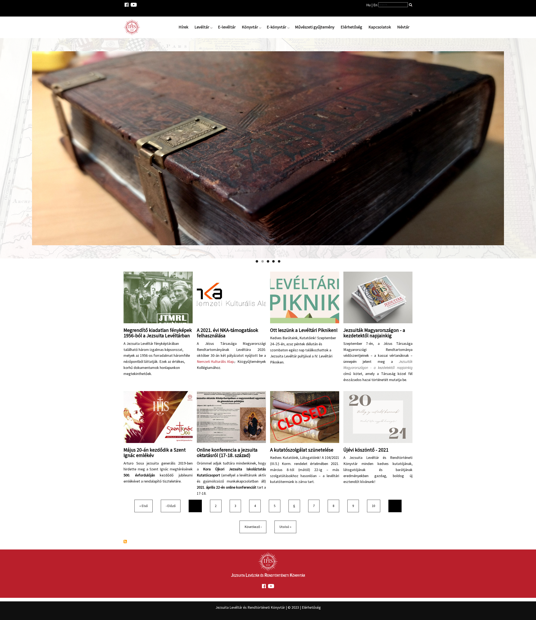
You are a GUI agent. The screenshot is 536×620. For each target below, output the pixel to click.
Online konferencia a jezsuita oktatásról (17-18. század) (227, 452)
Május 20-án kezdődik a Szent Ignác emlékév (155, 452)
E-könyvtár (276, 27)
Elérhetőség (351, 27)
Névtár (403, 27)
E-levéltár (227, 27)
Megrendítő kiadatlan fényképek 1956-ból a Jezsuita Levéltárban (158, 333)
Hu (368, 5)
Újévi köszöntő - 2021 (365, 450)
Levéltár (202, 27)
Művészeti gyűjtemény (314, 27)
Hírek (183, 27)
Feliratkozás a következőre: (125, 541)
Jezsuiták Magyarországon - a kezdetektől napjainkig (374, 333)
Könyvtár (250, 27)
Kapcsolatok (379, 27)
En (375, 5)
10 (375, 505)
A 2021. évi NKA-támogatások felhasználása (227, 333)
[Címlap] (134, 27)
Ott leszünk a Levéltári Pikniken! (304, 330)
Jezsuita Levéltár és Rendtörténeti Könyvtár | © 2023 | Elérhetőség (268, 607)
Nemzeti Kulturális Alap (215, 361)
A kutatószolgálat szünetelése (301, 450)
